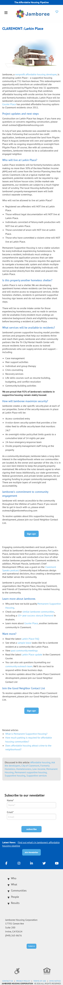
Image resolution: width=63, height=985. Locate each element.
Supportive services (36, 775)
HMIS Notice (55, 981)
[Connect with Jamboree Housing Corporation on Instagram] (19, 863)
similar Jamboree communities (38, 611)
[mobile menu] (5, 12)
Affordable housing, (40, 762)
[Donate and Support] (57, 11)
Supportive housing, (15, 775)
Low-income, (39, 768)
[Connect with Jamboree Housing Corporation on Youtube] (57, 863)
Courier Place (31, 623)
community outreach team (18, 666)
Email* (10, 812)
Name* (10, 800)
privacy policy (23, 981)
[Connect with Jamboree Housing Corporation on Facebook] (6, 863)
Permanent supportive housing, (31, 772)
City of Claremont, (30, 765)
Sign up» (31, 533)
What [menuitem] (14, 884)
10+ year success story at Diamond (35, 615)
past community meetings (24, 650)
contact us (7, 981)
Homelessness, (24, 768)
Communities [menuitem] (19, 890)
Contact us (31, 946)
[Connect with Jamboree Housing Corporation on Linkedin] (31, 863)
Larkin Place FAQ (30, 638)
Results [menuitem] (15, 903)
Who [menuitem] (13, 878)
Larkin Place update (32, 654)
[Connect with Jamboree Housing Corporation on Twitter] (44, 863)
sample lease (24, 642)
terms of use (39, 981)
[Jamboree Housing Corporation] (32, 13)
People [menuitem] (15, 897)
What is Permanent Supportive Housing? (26, 733)
